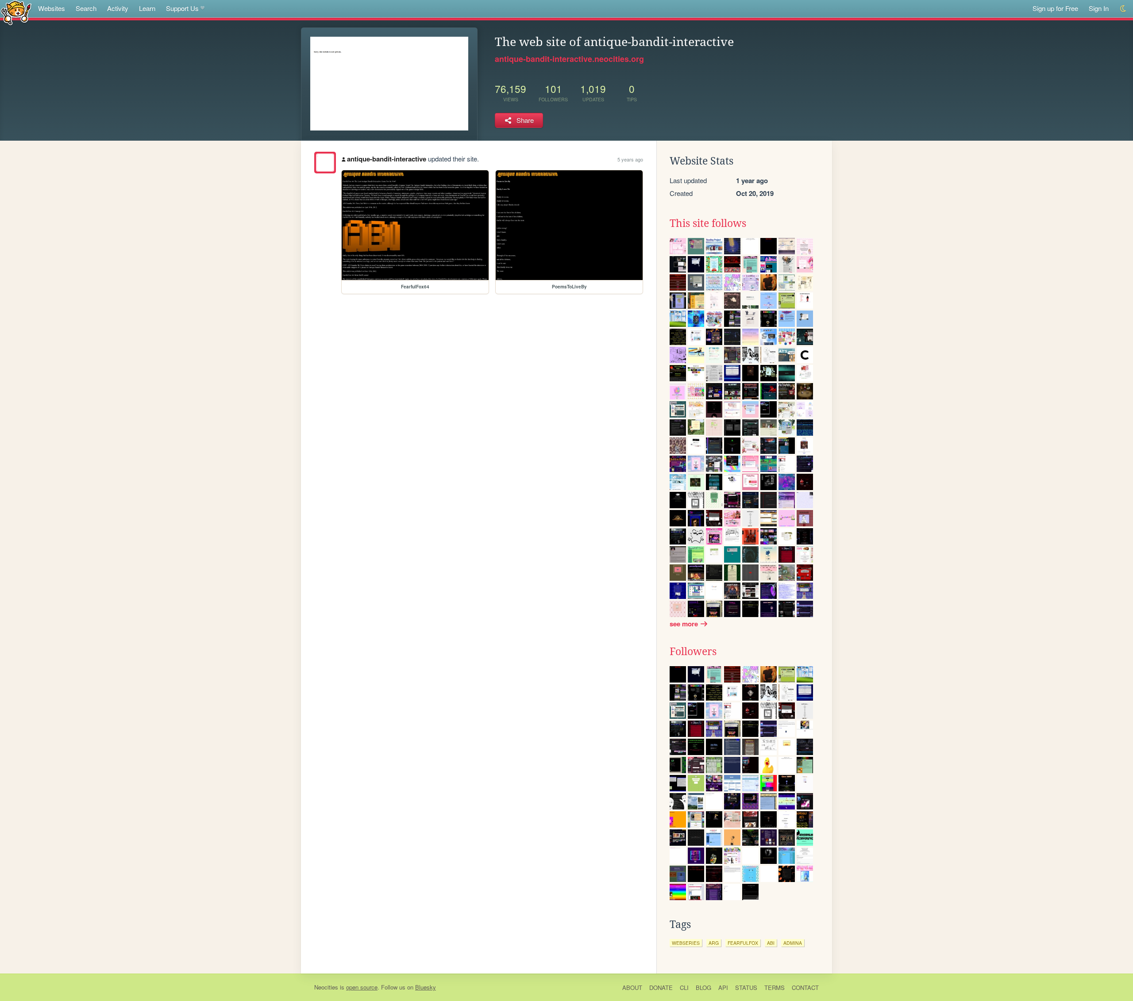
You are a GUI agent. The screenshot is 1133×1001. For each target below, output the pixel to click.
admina (792, 943)
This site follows (708, 223)
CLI (684, 987)
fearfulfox (743, 943)
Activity (117, 8)
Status (746, 987)
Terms (774, 987)
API (723, 987)
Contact (805, 987)
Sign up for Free (1055, 8)
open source (362, 987)
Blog (703, 987)
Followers (693, 651)
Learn (147, 8)
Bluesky (425, 987)
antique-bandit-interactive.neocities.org (569, 59)
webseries (686, 943)
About (632, 987)
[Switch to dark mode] (1123, 8)
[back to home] (16, 12)
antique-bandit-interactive (386, 159)
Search (86, 8)
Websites (51, 8)
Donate (661, 987)
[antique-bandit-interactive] (325, 162)
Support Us (182, 8)
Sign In (1099, 8)
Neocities (326, 987)
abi (771, 943)
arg (714, 943)
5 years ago (630, 159)
